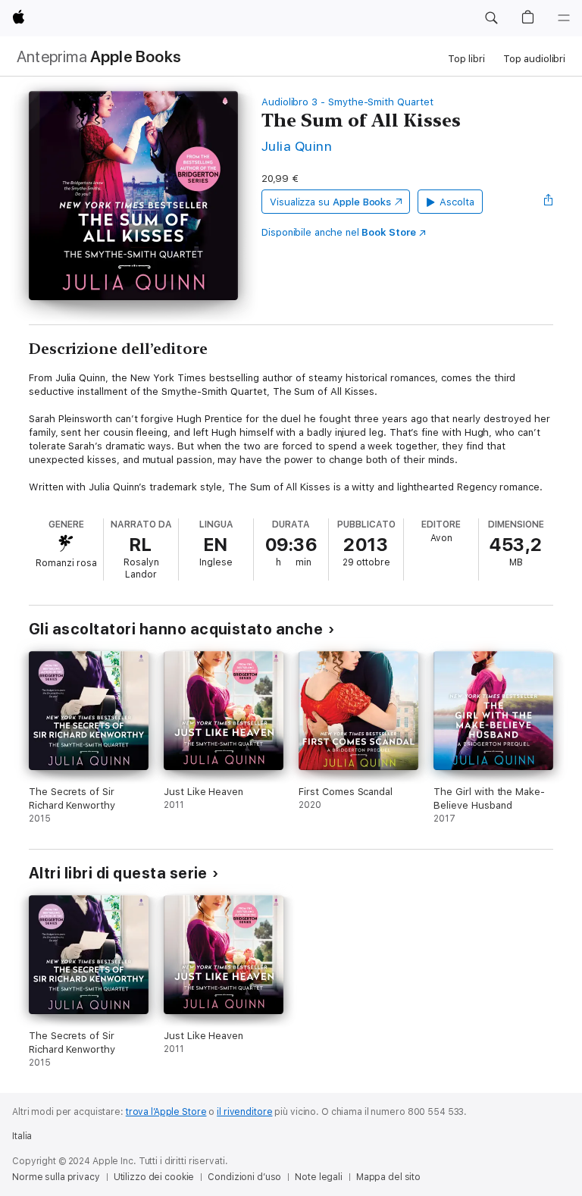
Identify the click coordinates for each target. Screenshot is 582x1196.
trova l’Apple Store (166, 1112)
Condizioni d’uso (244, 1177)
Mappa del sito (388, 1177)
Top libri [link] (466, 58)
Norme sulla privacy (56, 1177)
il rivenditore (244, 1112)
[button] (491, 18)
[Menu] (564, 18)
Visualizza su (330, 202)
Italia (22, 1136)
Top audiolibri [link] (534, 58)
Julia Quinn (296, 146)
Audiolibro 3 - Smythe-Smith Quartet (347, 102)
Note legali (319, 1177)
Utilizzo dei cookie (154, 1177)
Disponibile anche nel (338, 232)
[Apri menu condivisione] (549, 202)
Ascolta (457, 202)
